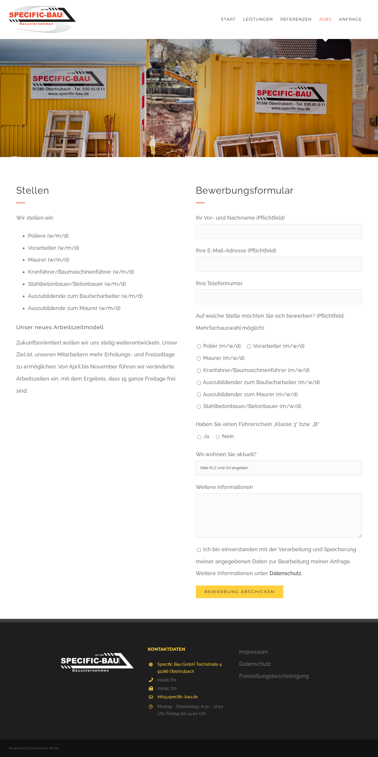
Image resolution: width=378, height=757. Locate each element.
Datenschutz (255, 664)
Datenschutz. (286, 573)
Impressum (253, 652)
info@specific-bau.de (177, 696)
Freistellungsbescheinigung (274, 676)
